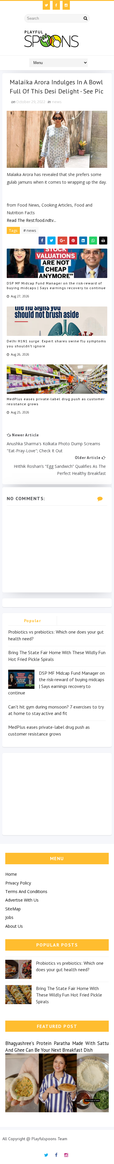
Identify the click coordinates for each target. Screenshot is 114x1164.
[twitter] (46, 5)
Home (11, 874)
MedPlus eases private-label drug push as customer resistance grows (56, 401)
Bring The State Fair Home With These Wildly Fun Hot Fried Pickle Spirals (69, 994)
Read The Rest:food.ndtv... (31, 220)
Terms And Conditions (26, 891)
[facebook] (56, 5)
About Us (14, 926)
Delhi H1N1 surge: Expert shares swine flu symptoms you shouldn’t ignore (56, 343)
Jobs (9, 917)
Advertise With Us (22, 900)
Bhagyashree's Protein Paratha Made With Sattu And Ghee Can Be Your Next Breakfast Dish (57, 1046)
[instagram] (66, 5)
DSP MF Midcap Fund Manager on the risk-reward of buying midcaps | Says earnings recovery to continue (56, 285)
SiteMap (13, 909)
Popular (32, 620)
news (57, 101)
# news (29, 230)
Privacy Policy (18, 883)
